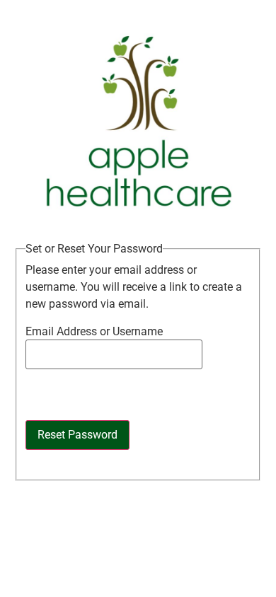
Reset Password (77, 434)
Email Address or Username (94, 331)
